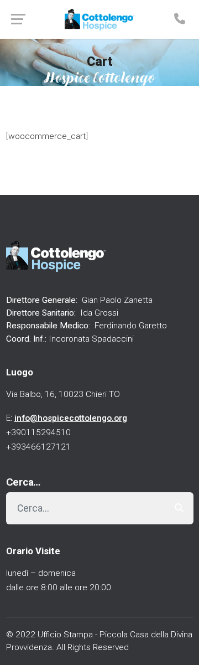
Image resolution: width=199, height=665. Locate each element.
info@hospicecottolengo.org (70, 418)
